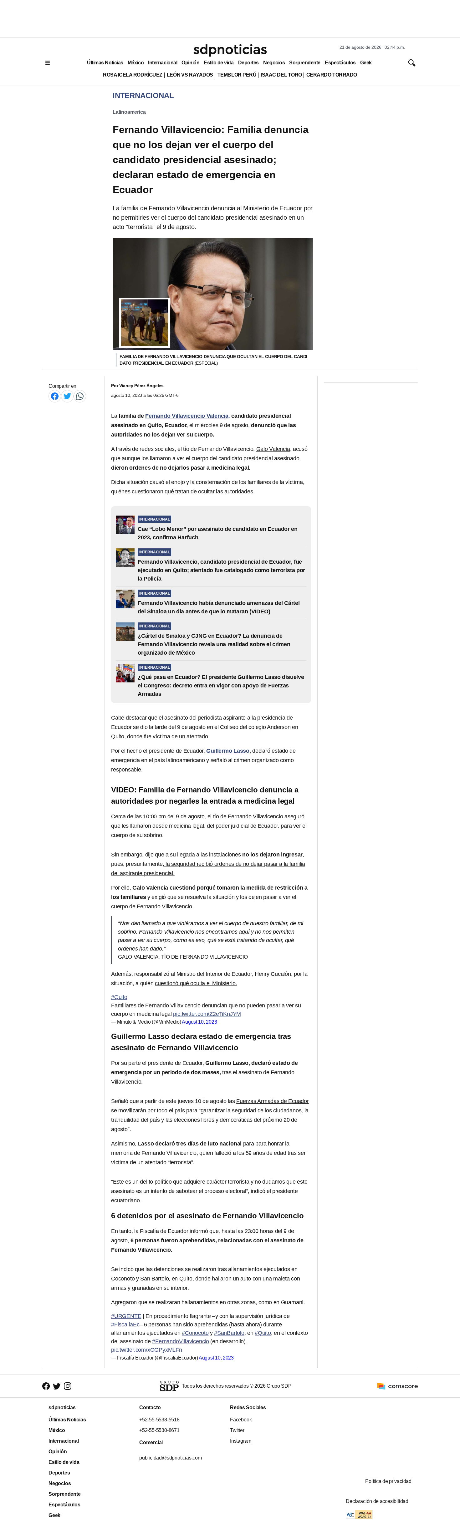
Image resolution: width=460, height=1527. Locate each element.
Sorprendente (304, 62)
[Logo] (230, 50)
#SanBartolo (229, 1333)
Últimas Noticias (105, 62)
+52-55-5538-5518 (159, 1419)
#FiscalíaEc (125, 1324)
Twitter (237, 1430)
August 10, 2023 (199, 1022)
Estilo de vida (218, 62)
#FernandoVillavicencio (180, 1341)
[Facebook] (55, 396)
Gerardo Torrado (331, 74)
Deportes (248, 62)
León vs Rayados (190, 74)
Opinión (190, 62)
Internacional (162, 62)
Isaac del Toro (281, 74)
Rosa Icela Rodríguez (132, 74)
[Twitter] (67, 396)
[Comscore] (397, 1385)
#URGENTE (126, 1316)
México (136, 62)
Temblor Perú (236, 74)
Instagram (240, 1441)
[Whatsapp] (80, 396)
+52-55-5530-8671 (159, 1430)
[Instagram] (67, 1386)
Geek (366, 62)
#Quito (119, 997)
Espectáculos (340, 62)
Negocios (274, 62)
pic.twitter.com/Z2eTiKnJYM (207, 1014)
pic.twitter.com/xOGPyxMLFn (146, 1350)
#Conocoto (195, 1333)
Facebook (241, 1419)
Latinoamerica (129, 112)
